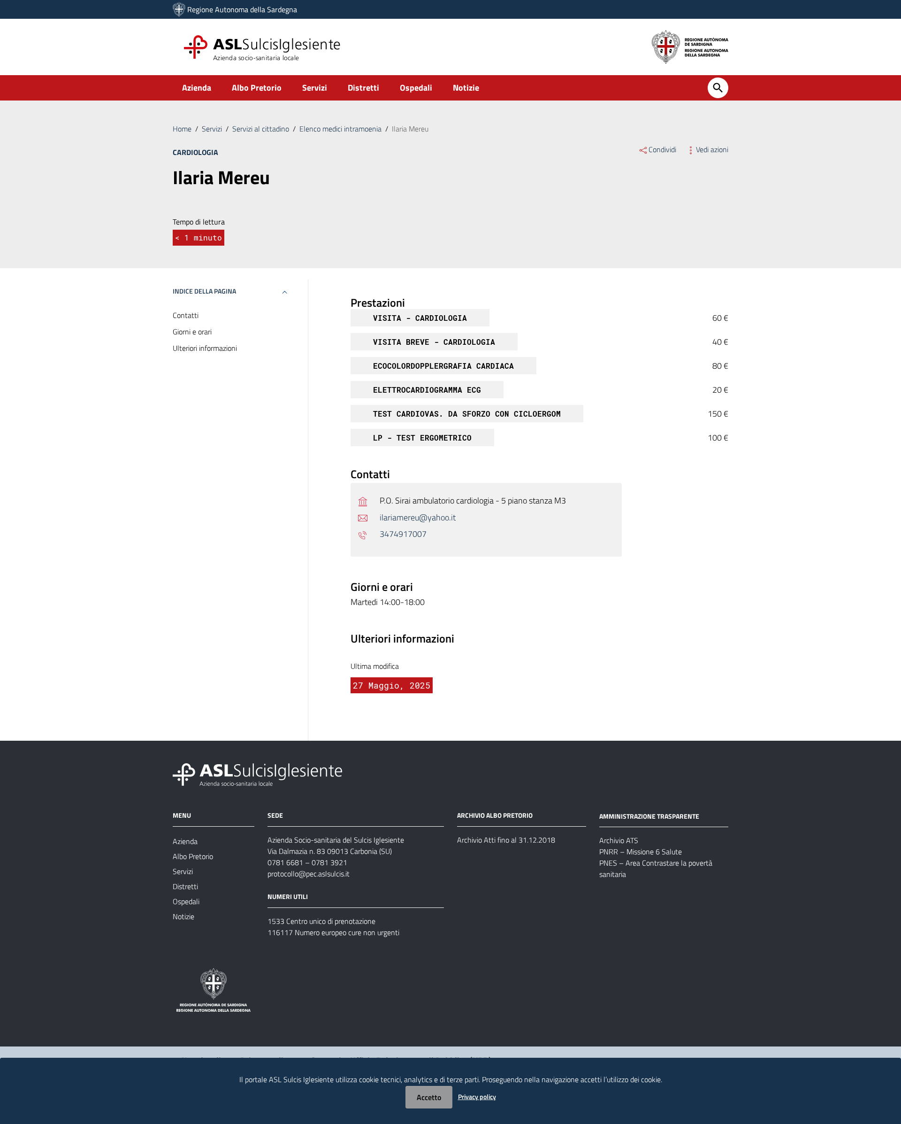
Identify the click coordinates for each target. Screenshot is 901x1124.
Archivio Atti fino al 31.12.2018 (506, 839)
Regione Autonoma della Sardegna (242, 9)
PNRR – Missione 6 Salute (640, 851)
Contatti (186, 315)
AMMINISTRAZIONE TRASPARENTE (649, 816)
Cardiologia (195, 152)
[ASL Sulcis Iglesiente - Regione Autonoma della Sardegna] (257, 773)
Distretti (363, 87)
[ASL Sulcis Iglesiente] (179, 9)
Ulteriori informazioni (205, 348)
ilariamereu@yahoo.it (418, 517)
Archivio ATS (618, 840)
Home (182, 128)
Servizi (314, 87)
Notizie (466, 87)
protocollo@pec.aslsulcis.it (308, 873)
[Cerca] (718, 88)
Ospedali (416, 87)
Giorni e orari (192, 331)
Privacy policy (477, 1096)
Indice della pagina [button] (204, 291)
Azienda (196, 87)
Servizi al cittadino (260, 128)
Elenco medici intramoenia (340, 128)
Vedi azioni (712, 149)
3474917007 (403, 533)
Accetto (429, 1097)
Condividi (662, 149)
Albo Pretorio (257, 87)
